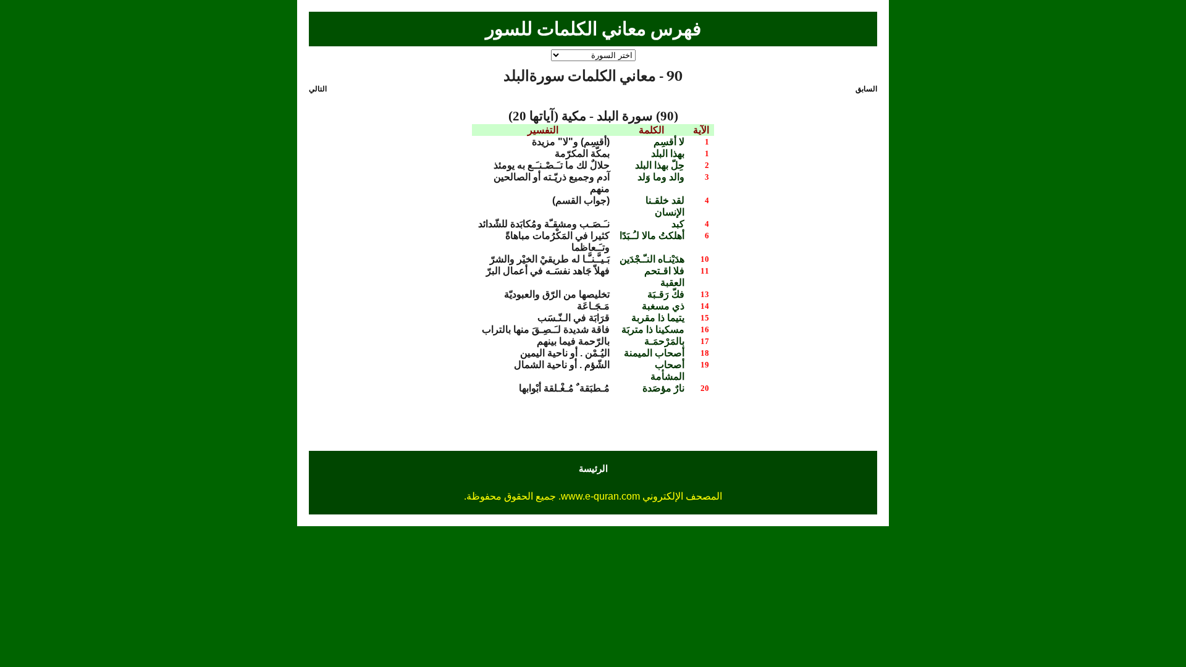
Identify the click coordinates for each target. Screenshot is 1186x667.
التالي (318, 89)
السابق (866, 89)
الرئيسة (593, 468)
